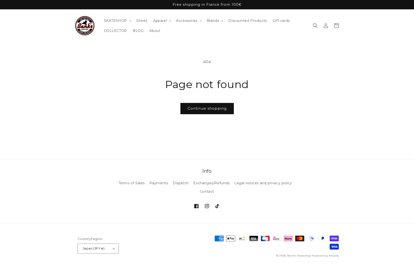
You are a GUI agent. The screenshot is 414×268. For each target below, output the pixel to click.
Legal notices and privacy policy (263, 183)
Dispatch (181, 183)
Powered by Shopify (325, 255)
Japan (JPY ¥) (93, 248)
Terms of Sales (132, 183)
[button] (117, 21)
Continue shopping (207, 108)
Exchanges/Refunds (211, 183)
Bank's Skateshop (299, 255)
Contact (207, 191)
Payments (159, 183)
